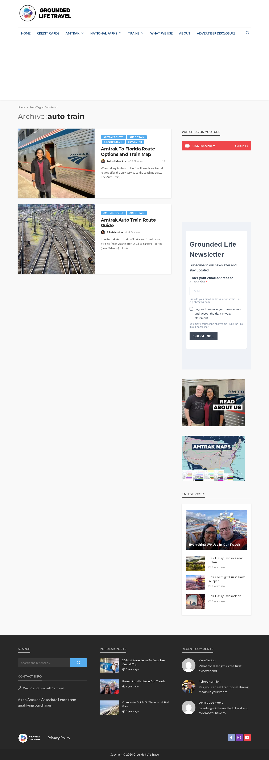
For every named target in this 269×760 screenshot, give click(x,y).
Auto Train (136, 137)
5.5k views (137, 161)
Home (26, 33)
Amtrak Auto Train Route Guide (128, 222)
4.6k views (134, 232)
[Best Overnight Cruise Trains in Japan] (195, 582)
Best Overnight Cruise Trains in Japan (226, 578)
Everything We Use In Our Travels (215, 544)
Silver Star (135, 141)
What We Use (161, 33)
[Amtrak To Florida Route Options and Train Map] (56, 163)
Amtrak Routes (113, 137)
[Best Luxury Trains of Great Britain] (195, 563)
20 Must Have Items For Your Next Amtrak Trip (144, 662)
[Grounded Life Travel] (47, 13)
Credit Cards (48, 33)
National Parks (103, 33)
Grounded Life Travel (50, 688)
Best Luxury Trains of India (224, 596)
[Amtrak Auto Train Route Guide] (56, 239)
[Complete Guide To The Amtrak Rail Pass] (109, 707)
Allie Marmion (115, 232)
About (185, 33)
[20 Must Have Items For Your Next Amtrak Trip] (109, 665)
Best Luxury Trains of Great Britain (225, 559)
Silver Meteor (113, 141)
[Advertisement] (134, 70)
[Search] (247, 33)
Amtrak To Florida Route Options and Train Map (128, 151)
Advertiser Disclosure (216, 33)
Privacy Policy (58, 737)
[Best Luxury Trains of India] (195, 601)
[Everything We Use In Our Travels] (216, 530)
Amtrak (72, 33)
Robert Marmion (116, 161)
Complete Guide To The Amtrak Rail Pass (145, 704)
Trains (133, 33)
